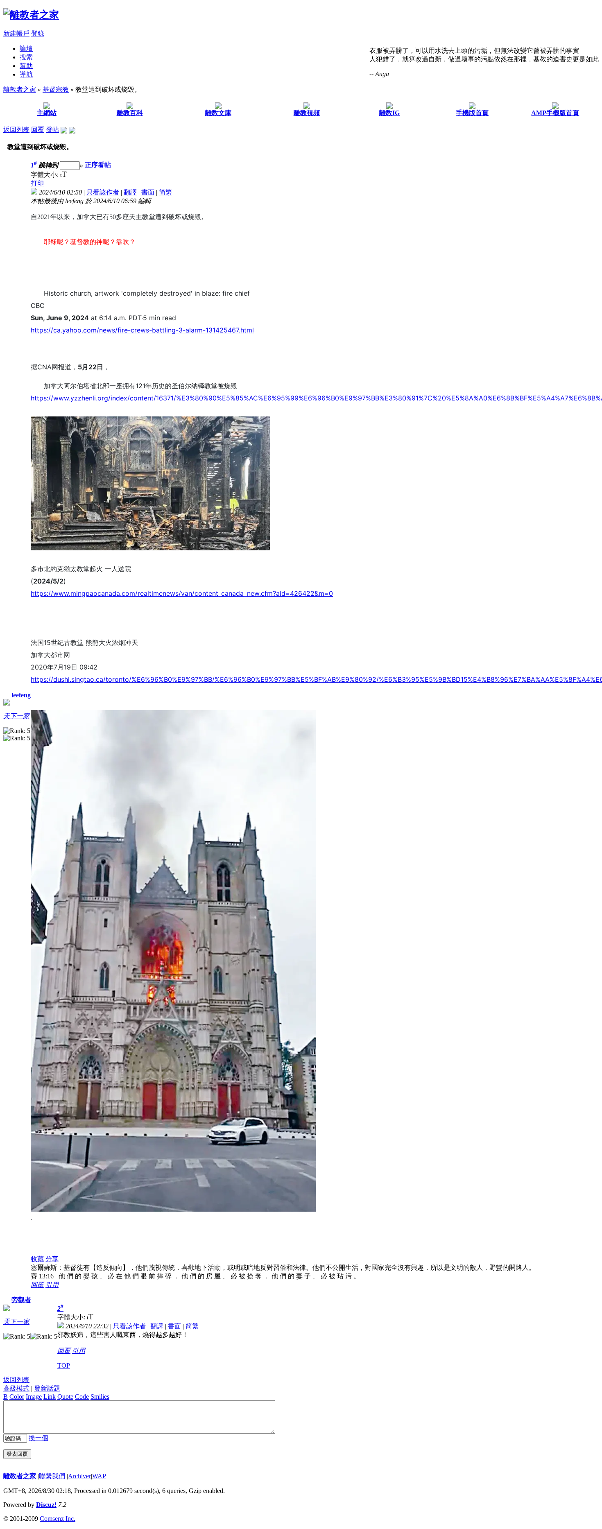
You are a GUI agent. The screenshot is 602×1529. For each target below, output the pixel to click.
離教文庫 (218, 112)
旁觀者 (21, 1299)
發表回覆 (17, 1454)
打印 (37, 183)
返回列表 (16, 129)
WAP (99, 1475)
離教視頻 (307, 112)
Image (34, 1396)
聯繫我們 (52, 1475)
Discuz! (46, 1504)
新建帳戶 (16, 33)
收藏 (37, 1258)
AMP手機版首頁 (555, 112)
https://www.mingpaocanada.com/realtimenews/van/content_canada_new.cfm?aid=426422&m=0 (182, 593)
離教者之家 (19, 89)
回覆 (37, 129)
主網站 (47, 112)
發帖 (52, 129)
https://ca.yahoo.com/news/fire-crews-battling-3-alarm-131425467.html (142, 330)
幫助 (26, 65)
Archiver (79, 1475)
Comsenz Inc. (57, 1518)
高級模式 (16, 1388)
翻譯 (130, 192)
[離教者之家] (31, 14)
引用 (52, 1284)
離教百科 (130, 112)
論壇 (26, 48)
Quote (65, 1396)
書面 (147, 192)
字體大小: (45, 174)
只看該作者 (102, 192)
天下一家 (16, 715)
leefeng (21, 695)
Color (16, 1396)
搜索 (26, 57)
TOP (63, 1365)
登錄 (37, 33)
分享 (52, 1258)
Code (82, 1396)
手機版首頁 (472, 112)
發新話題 (47, 1388)
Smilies (100, 1396)
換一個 (38, 1437)
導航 (26, 74)
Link (49, 1396)
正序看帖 (98, 165)
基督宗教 (56, 89)
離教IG (389, 112)
